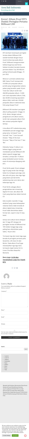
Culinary (6, 359)
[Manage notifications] (25, 435)
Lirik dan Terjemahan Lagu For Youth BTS (14, 259)
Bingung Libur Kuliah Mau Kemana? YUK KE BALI (15, 392)
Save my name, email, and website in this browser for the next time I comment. (14, 332)
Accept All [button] (15, 435)
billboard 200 (21, 27)
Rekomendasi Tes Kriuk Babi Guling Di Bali (13, 390)
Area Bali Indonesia (11, 7)
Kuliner (6, 364)
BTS (2, 28)
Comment (4, 291)
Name (3, 310)
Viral (5, 369)
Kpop (9, 27)
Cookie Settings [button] (6, 435)
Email (3, 317)
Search (3, 346)
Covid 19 (6, 356)
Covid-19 (6, 357)
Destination (7, 361)
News (5, 366)
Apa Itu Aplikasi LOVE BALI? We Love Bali (13, 388)
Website (3, 324)
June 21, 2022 (4, 27)
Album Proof (14, 27)
